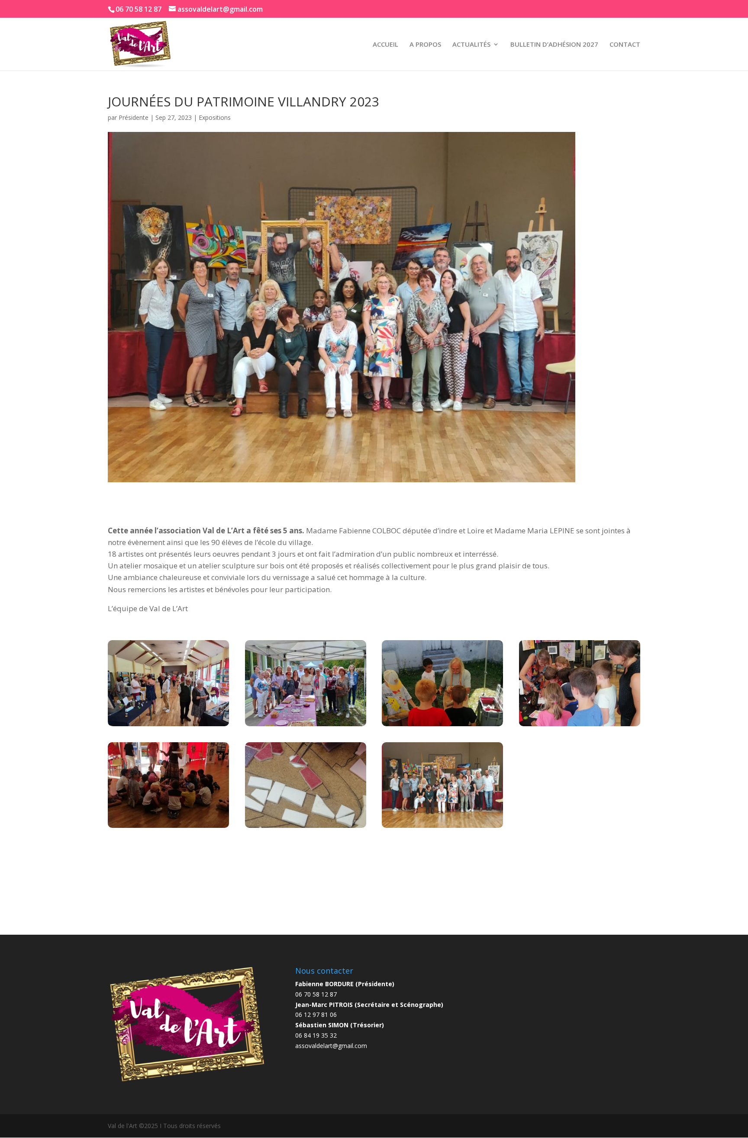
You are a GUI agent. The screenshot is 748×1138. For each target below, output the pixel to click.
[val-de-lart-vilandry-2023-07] (442, 828)
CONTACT (624, 44)
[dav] (579, 726)
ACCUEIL (385, 44)
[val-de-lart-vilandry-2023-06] (305, 828)
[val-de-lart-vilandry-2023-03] (442, 726)
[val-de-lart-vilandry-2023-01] (168, 726)
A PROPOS (425, 44)
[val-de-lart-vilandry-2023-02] (305, 726)
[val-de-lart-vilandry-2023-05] (168, 828)
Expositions (215, 117)
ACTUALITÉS (471, 44)
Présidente (133, 117)
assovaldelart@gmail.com (331, 1046)
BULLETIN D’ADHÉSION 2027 (554, 44)
